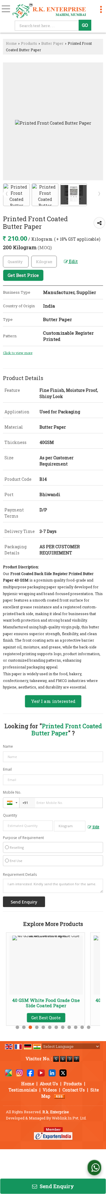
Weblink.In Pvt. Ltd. (69, 1118)
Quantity (10, 815)
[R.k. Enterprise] (49, 11)
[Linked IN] (52, 1072)
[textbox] (47, 26)
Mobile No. (12, 792)
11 (82, 1027)
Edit (73, 261)
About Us (49, 1083)
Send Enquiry (56, 1186)
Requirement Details (20, 875)
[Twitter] (63, 1072)
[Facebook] (30, 1072)
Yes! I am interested (53, 701)
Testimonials (23, 1090)
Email (7, 769)
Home (11, 43)
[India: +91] (11, 802)
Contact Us (73, 1090)
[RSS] (59, 1096)
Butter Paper (52, 43)
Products (29, 43)
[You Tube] (41, 1072)
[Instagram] (19, 1072)
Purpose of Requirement (23, 838)
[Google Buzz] (8, 1072)
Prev (7, 194)
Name (8, 746)
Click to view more (17, 353)
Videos (50, 1090)
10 (75, 1027)
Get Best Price (23, 275)
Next (99, 194)
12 (88, 1027)
